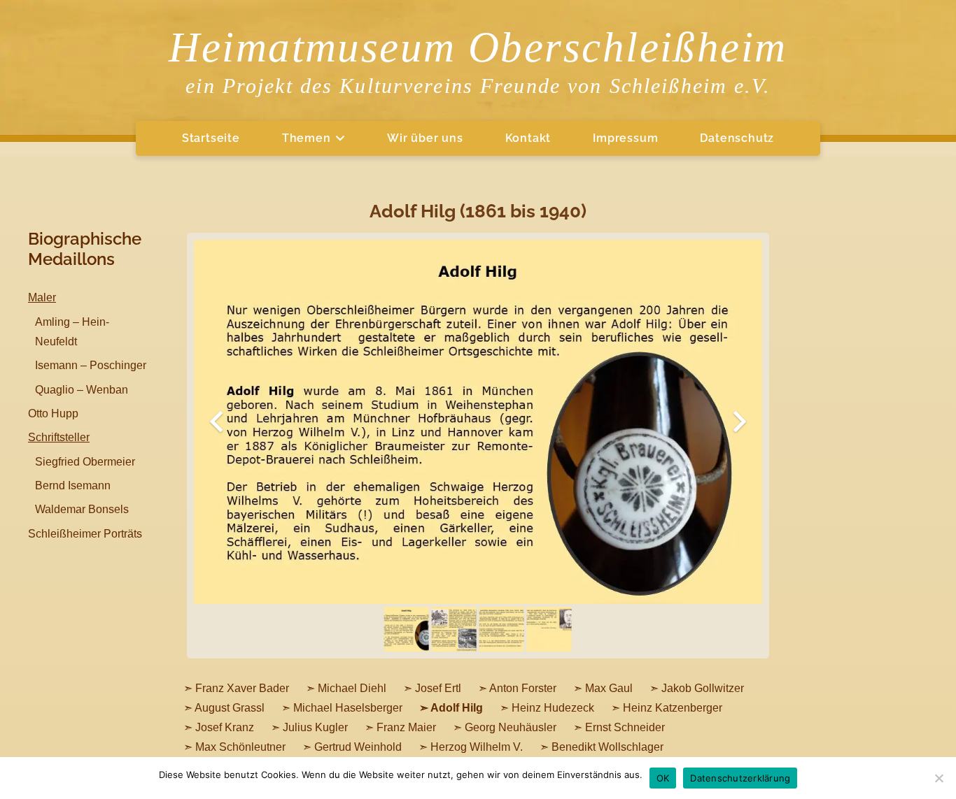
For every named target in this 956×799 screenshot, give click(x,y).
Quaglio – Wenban (81, 390)
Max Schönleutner (240, 747)
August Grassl (230, 708)
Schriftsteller (59, 437)
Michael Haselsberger (347, 708)
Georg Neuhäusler (510, 727)
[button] (338, 138)
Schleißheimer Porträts (85, 534)
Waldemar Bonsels (82, 509)
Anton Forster (522, 688)
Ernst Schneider (625, 727)
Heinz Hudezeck (553, 708)
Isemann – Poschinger (90, 365)
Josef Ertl (438, 688)
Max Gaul (609, 688)
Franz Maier (406, 727)
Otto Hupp (53, 413)
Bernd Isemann (73, 485)
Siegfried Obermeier (85, 462)
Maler (42, 297)
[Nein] (939, 778)
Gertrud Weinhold (358, 747)
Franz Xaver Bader (242, 688)
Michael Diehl (352, 688)
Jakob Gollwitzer (702, 688)
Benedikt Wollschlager (607, 747)
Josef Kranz (224, 727)
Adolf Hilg (456, 708)
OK (663, 778)
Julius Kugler (315, 727)
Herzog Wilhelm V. (476, 747)
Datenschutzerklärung (740, 778)
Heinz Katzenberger (672, 708)
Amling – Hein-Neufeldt (72, 331)
